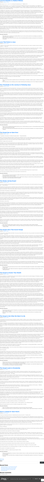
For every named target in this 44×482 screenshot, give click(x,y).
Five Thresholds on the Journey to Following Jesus (15, 84)
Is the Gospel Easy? (4, 470)
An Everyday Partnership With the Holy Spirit (8, 468)
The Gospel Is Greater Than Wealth (10, 272)
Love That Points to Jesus (8, 42)
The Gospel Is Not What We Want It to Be (12, 316)
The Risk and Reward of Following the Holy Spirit (9, 466)
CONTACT (36, 478)
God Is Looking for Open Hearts (9, 411)
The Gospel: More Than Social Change (11, 229)
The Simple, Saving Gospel (8, 181)
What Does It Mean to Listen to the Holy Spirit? (8, 467)
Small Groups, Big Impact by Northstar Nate (8, 469)
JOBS (39, 478)
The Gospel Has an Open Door (9, 132)
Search (42, 462)
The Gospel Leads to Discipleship (10, 368)
